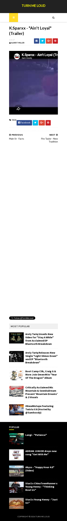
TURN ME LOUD (33, 6)
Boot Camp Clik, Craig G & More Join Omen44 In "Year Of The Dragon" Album (41, 374)
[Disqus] (33, 187)
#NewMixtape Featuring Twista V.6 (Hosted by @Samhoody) (39, 409)
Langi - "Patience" (36, 434)
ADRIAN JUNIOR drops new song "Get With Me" (41, 452)
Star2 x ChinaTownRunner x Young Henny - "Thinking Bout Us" (41, 486)
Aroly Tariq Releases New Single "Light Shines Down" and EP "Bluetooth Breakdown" (41, 357)
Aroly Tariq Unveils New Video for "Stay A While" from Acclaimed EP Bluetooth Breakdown (39, 338)
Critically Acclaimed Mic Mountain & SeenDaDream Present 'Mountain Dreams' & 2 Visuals (41, 392)
